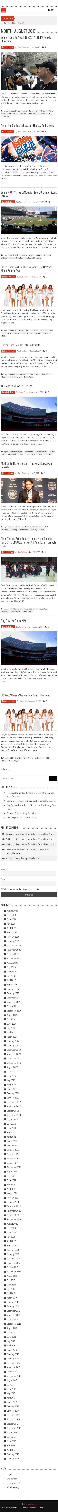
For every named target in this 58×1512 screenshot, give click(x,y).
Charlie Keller (14, 255)
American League (16, 451)
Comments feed (14, 1483)
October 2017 (12, 1371)
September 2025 (14, 958)
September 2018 (14, 1323)
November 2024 (14, 1002)
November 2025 (14, 949)
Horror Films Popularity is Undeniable (20, 345)
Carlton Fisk (11, 454)
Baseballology (8, 202)
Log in (9, 1474)
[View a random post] (52, 10)
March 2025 (12, 984)
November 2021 (13, 1158)
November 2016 (13, 1419)
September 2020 (14, 1219)
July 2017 (11, 1384)
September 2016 (14, 1428)
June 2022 (11, 1128)
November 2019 (13, 1262)
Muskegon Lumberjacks (20, 529)
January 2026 (13, 941)
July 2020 (11, 1228)
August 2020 (12, 1223)
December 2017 (13, 1362)
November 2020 (14, 1210)
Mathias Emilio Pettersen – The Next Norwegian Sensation (26, 465)
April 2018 (11, 1345)
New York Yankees (16, 258)
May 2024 (11, 1028)
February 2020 (13, 1249)
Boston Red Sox (41, 451)
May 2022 (11, 1132)
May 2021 (11, 1184)
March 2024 (12, 1036)
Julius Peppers (38, 758)
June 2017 (11, 1389)
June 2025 (11, 971)
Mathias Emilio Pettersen (33, 527)
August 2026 (12, 910)
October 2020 (13, 1215)
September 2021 (14, 1167)
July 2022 (11, 1123)
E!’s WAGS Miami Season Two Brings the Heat (25, 695)
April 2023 (11, 1084)
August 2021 (12, 1171)
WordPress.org (13, 1487)
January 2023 (13, 1097)
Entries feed (12, 1478)
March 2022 (12, 1141)
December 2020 (14, 1206)
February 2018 (13, 1354)
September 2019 (14, 1271)
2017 (13, 22)
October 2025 (13, 954)
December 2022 (14, 1102)
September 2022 (14, 1115)
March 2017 (12, 1402)
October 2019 (12, 1267)
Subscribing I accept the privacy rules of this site (21, 889)
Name (3, 869)
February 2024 (13, 1041)
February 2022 (13, 1145)
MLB (33, 454)
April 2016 (11, 1449)
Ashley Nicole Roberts (17, 758)
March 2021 (12, 1193)
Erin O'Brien (46, 374)
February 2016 (13, 1454)
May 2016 (11, 1445)
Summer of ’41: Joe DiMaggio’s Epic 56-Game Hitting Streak (29, 194)
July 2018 (11, 1332)
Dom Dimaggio (27, 255)
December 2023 (14, 1049)
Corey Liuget (23, 330)
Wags (16, 761)
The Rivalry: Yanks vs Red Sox (16, 386)
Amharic (13, 330)
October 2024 (12, 1006)
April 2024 (11, 1032)
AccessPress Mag (36, 1507)
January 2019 (13, 1306)
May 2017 (11, 1393)
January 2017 (13, 1410)
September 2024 (14, 1010)
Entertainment (8, 276)
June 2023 (11, 1075)
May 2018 (11, 1341)
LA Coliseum (28, 333)
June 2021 (11, 1180)
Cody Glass (11, 113)
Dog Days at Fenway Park (14, 620)
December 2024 (13, 997)
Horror (4, 377)
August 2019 (12, 1276)
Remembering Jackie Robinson (27, 858)
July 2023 (11, 1071)
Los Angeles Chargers (43, 333)
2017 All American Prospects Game (22, 609)
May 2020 (11, 1236)
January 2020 (13, 1254)
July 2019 (11, 1280)
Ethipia (43, 330)
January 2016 (13, 1458)
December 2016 (13, 1415)
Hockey (18, 527)
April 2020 (11, 1241)
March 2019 (12, 1297)
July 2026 (11, 915)
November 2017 (13, 1367)
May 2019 (11, 1289)
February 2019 (13, 1302)
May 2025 (11, 975)
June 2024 (11, 1023)
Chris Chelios (15, 611)
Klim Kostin (33, 113)
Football (17, 333)
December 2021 (13, 1154)
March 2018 (12, 1349)
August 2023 (12, 1067)
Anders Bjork (28, 111)
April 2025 (11, 980)
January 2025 (13, 993)
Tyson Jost (6, 116)
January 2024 (13, 1045)
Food (10, 333)
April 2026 (11, 928)
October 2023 (13, 1058)
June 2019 (11, 1284)
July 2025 (11, 967)
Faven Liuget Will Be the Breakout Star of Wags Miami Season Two (26, 269)
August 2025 (12, 962)
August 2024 (12, 1015)
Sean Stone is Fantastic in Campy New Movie (34, 834)
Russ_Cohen (22, 47)
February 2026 (13, 936)
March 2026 (12, 932)
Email (3, 879)
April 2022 (11, 1136)
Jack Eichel (27, 611)
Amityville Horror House (18, 374)
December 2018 (13, 1310)
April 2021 (11, 1189)
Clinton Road (34, 374)
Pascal (8, 858)
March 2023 (12, 1089)
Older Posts (5, 770)
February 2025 (13, 989)
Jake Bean (22, 113)
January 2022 (13, 1149)
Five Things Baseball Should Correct (22, 817)
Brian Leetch (42, 609)
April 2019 (11, 1293)
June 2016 (11, 1441)
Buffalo (5, 611)
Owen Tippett (45, 113)
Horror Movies (15, 377)
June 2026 (11, 919)
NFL (3, 336)
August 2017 (12, 1380)
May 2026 (11, 923)
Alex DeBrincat (15, 111)
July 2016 (11, 1436)
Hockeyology (7, 47)
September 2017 (14, 1376)
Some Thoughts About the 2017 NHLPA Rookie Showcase (26, 39)
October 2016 (12, 1423)
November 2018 (13, 1315)
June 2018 (11, 1336)
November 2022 (14, 1106)
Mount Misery (28, 377)
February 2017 (13, 1406)
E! (28, 758)
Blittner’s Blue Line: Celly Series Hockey (23, 813)
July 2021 (11, 1176)
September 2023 (14, 1062)
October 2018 (12, 1319)
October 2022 (13, 1110)
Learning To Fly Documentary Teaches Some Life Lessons (31, 800)
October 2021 (12, 1162)
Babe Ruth (29, 451)
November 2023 (14, 1054)
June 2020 (11, 1232)
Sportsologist (22, 552)
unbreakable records (33, 258)
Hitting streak (41, 255)
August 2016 (12, 1432)
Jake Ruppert (24, 454)
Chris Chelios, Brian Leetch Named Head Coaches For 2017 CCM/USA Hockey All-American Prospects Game (28, 542)
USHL (42, 529)
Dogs (11, 527)
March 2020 (12, 1245)
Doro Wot (34, 330)
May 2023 (11, 1080)
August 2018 (12, 1328)
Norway (34, 529)
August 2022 (12, 1119)
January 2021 (13, 1202)
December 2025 (14, 945)
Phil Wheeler (6, 761)
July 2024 (11, 1019)
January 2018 (13, 1358)
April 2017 (11, 1397)
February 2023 (13, 1093)
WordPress (16, 1507)
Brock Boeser (40, 111)
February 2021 (13, 1197)
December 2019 (13, 1258)
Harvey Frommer (24, 202)
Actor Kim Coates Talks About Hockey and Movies (27, 125)
